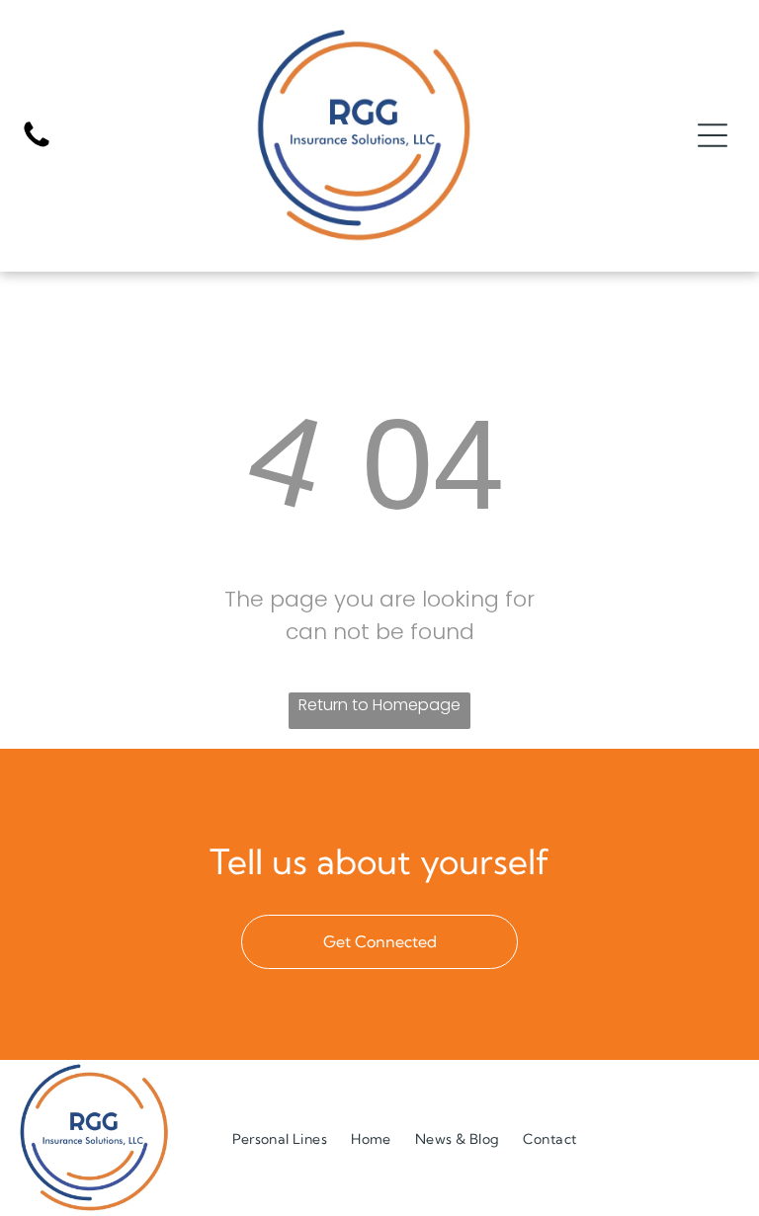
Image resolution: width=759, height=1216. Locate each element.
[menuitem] (279, 1138)
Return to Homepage (379, 704)
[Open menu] (712, 135)
